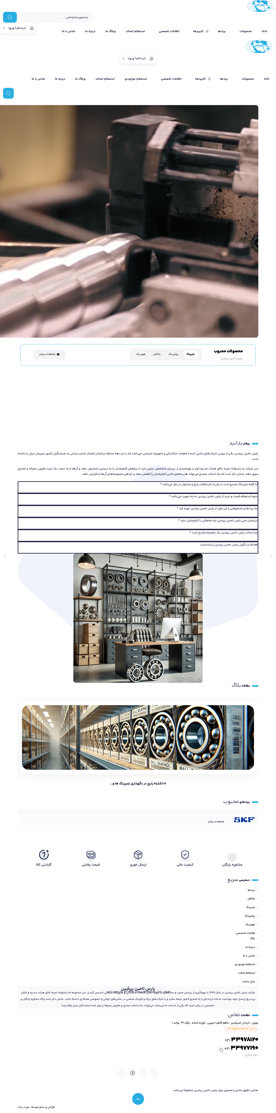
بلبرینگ (250, 907)
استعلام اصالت (246, 973)
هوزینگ (250, 924)
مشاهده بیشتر (47, 354)
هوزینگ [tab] (140, 354)
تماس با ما (249, 956)
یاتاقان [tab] (157, 354)
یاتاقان (251, 899)
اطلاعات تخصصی (245, 933)
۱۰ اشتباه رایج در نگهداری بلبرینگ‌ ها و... (138, 783)
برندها (251, 890)
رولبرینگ (250, 916)
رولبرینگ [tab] (173, 354)
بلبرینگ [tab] (190, 354)
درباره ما (250, 947)
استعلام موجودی (245, 964)
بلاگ (252, 938)
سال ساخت (248, 982)
